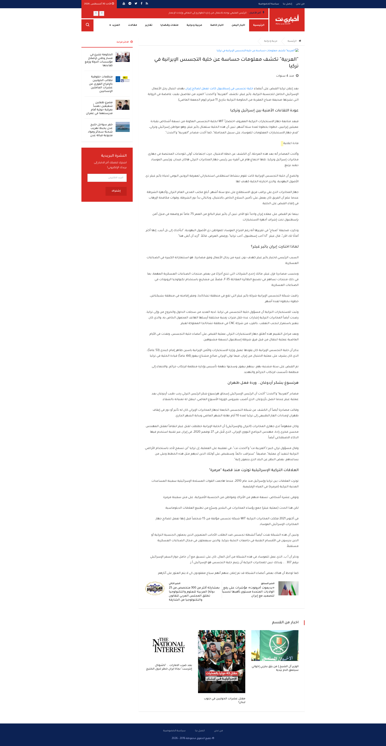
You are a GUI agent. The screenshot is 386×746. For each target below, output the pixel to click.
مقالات (132, 25)
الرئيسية (258, 25)
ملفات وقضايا (169, 25)
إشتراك (116, 191)
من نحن (300, 4)
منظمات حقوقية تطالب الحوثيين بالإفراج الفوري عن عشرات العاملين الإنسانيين (101, 84)
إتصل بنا (287, 4)
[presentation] (101, 13)
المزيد (116, 25)
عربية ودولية (194, 25)
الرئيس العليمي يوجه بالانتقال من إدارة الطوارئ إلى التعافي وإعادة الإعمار (207, 13)
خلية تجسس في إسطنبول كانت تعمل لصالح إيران (219, 89)
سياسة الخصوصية (269, 4)
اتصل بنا (200, 731)
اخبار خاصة (217, 25)
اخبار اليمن (238, 25)
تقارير (148, 25)
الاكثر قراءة (123, 42)
